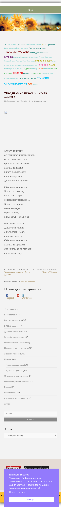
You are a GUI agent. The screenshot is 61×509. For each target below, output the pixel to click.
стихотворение (15, 83)
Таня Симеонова (29, 61)
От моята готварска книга (16, 375)
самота (33, 78)
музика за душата (15, 68)
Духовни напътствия (13, 331)
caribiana (21, 44)
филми (34, 84)
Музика (8, 56)
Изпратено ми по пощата (16, 348)
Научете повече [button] (17, 492)
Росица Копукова (45, 57)
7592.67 (14, 44)
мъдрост (27, 68)
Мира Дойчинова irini (39, 52)
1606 (8, 44)
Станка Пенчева (16, 61)
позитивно (27, 73)
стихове (42, 77)
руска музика (24, 78)
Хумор (7, 403)
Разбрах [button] (31, 499)
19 (5, 44)
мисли (6, 68)
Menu (30, 10)
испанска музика (31, 65)
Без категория (10, 314)
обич (40, 68)
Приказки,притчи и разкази (16, 381)
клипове (43, 64)
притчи (44, 73)
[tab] (10, 296)
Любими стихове (17, 51)
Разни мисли (10, 392)
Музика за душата (14, 370)
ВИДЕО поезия (11, 325)
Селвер (7, 61)
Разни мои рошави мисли (16, 398)
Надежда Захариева (20, 57)
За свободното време (14, 337)
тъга (30, 83)
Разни (7, 387)
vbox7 (45, 44)
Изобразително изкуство (15, 342)
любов (52, 64)
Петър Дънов (33, 57)
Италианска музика (37, 48)
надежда (34, 69)
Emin (27, 45)
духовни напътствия (17, 65)
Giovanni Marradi (35, 45)
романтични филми (11, 78)
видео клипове (43, 60)
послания (36, 73)
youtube (51, 44)
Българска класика (13, 320)
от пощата (47, 69)
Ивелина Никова (22, 48)
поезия (18, 72)
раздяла (50, 73)
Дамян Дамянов (10, 48)
